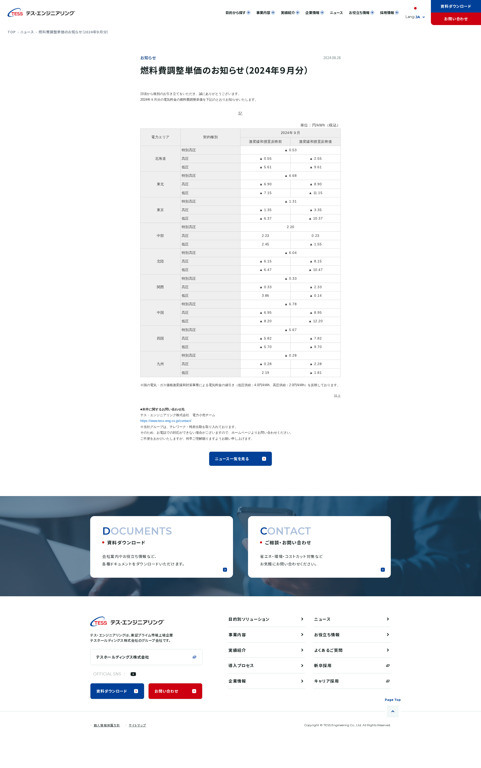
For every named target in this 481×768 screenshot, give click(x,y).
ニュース (27, 31)
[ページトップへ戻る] (393, 711)
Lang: (412, 17)
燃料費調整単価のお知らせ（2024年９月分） (74, 31)
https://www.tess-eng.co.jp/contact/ (165, 421)
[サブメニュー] (248, 12)
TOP (12, 31)
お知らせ (148, 58)
